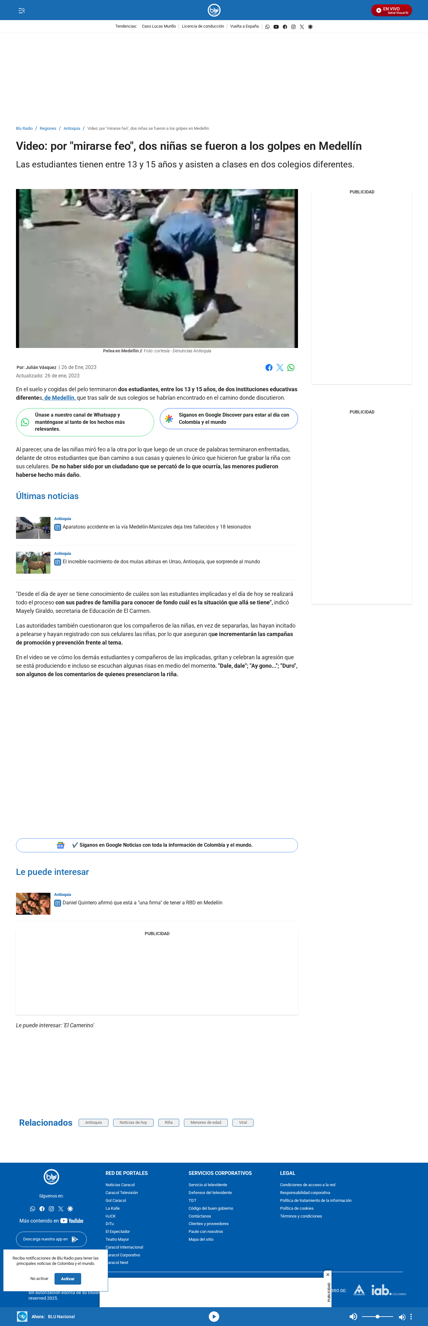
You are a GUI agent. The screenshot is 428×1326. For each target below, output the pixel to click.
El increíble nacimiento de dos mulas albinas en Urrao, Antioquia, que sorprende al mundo (161, 562)
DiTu (110, 1224)
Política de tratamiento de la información (316, 1201)
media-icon (214, 1317)
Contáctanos (200, 1216)
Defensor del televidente (210, 1193)
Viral (243, 1122)
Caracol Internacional (124, 1247)
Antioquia (72, 129)
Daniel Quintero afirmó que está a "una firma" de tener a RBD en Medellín (142, 903)
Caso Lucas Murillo (159, 26)
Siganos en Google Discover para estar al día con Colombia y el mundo (234, 418)
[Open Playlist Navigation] (411, 1316)
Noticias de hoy (133, 1122)
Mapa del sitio (201, 1240)
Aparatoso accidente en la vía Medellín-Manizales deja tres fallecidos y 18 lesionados (157, 527)
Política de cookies (297, 1209)
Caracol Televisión (122, 1193)
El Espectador (118, 1232)
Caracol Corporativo (123, 1255)
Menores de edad (206, 1122)
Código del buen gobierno (211, 1209)
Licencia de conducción (203, 26)
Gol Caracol (116, 1201)
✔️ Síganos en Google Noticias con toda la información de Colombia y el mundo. (162, 845)
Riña (169, 1122)
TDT (192, 1201)
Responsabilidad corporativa (305, 1193)
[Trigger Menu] (21, 10)
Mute (353, 1316)
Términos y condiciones (301, 1216)
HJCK (111, 1216)
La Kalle (113, 1209)
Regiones (48, 129)
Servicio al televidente (208, 1185)
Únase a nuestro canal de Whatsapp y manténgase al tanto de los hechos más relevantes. (80, 422)
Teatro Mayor (117, 1240)
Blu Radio (24, 129)
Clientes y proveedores (209, 1224)
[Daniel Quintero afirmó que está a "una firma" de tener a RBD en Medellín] (33, 904)
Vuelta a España (244, 26)
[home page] (214, 10)
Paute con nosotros (206, 1232)
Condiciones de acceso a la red (307, 1185)
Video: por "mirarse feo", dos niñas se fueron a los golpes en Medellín (148, 129)
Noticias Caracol (120, 1185)
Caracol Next (117, 1263)
